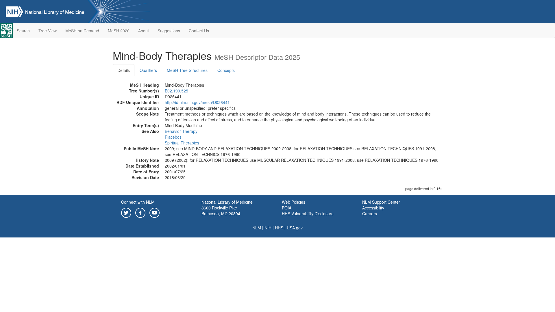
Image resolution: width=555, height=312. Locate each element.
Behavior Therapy (181, 131)
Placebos (173, 137)
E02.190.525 (176, 91)
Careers (369, 213)
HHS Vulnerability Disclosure (308, 213)
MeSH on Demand (82, 31)
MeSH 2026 (119, 31)
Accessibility (373, 208)
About (143, 31)
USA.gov (295, 228)
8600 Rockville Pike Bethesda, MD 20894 (220, 210)
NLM (256, 228)
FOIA (286, 208)
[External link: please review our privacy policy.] (126, 212)
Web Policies (293, 202)
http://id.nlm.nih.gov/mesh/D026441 (197, 102)
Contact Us (199, 31)
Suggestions (169, 31)
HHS (279, 228)
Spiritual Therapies (182, 143)
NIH (267, 228)
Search (23, 31)
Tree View (47, 31)
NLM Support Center (381, 202)
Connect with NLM (138, 202)
